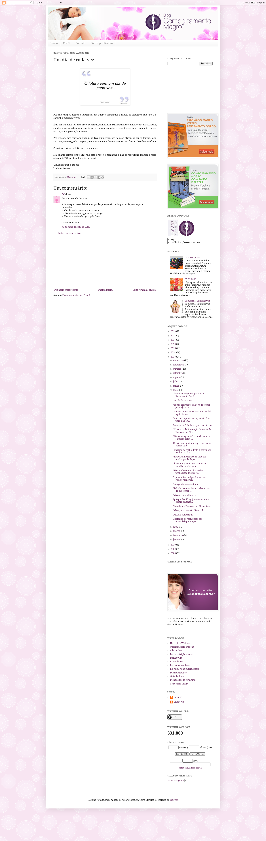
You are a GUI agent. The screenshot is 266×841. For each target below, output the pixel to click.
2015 (173, 348)
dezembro (178, 360)
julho (176, 381)
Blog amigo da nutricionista (184, 669)
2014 (173, 352)
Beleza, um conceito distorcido (188, 510)
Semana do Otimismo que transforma (192, 425)
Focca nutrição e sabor (181, 654)
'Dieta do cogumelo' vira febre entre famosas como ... (191, 437)
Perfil (66, 43)
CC (63, 194)
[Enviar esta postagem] (83, 177)
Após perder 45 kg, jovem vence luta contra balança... (191, 500)
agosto (176, 377)
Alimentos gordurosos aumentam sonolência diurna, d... (190, 464)
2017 (173, 340)
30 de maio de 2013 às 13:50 (76, 227)
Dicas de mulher (178, 672)
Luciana (178, 697)
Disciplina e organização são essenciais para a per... (187, 520)
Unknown (179, 702)
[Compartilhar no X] (96, 177)
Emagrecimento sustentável (187, 484)
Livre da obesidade (179, 665)
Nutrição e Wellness (180, 643)
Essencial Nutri (177, 661)
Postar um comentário (69, 233)
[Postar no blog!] (92, 177)
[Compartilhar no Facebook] (99, 177)
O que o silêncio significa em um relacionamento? (189, 478)
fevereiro (178, 535)
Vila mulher (176, 650)
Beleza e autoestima (183, 514)
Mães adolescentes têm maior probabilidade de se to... (188, 471)
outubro (177, 369)
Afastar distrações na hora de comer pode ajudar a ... (191, 406)
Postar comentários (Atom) (76, 295)
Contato (80, 43)
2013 (173, 357)
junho (176, 386)
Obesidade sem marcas (182, 647)
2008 (173, 553)
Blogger (174, 800)
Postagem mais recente (66, 290)
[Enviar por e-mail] (89, 177)
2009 (173, 549)
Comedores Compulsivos (197, 301)
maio (176, 390)
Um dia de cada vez (183, 400)
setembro (178, 373)
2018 (173, 335)
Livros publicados (102, 43)
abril (176, 527)
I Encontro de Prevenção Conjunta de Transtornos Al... (192, 430)
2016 (173, 344)
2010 (173, 544)
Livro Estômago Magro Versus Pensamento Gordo (188, 394)
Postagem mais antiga (144, 290)
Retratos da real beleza (184, 495)
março (177, 531)
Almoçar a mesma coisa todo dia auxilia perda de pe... (189, 458)
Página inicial (105, 290)
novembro (179, 364)
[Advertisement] (105, 261)
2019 (173, 331)
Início (54, 43)
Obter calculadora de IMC (190, 768)
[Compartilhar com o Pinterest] (102, 177)
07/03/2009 (190, 279)
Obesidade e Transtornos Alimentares (192, 506)
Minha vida (176, 658)
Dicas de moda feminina (182, 680)
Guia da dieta (177, 676)
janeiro (177, 539)
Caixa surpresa (192, 257)
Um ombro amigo (179, 683)
